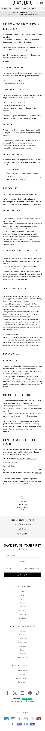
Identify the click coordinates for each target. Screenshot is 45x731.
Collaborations (22, 657)
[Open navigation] (3, 3)
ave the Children (9, 466)
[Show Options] (39, 561)
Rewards (22, 646)
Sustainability (22, 682)
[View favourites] (36, 3)
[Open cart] (41, 3)
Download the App (22, 642)
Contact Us (23, 534)
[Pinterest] (30, 693)
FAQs (22, 599)
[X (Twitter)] (15, 693)
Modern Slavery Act (22, 678)
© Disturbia (22, 712)
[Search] (8, 3)
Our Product (22, 639)
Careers (22, 650)
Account (22, 591)
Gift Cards (22, 618)
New (17, 8)
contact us (35, 484)
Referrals (22, 614)
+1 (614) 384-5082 (23, 524)
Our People (22, 635)
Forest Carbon (31, 458)
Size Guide (22, 610)
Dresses (6, 8)
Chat (23, 529)
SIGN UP (22, 575)
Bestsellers (29, 8)
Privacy (22, 674)
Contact (22, 595)
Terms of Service (22, 670)
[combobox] (22, 561)
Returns (22, 607)
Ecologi (20, 458)
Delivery (22, 603)
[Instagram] (22, 693)
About (22, 631)
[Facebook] (7, 693)
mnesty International (11, 462)
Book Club (22, 654)
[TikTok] (38, 693)
